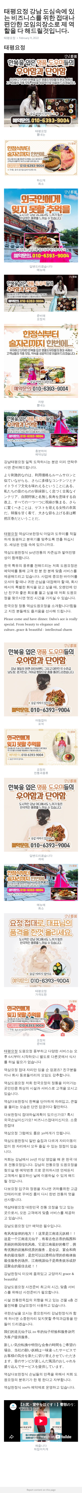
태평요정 (11, 534)
